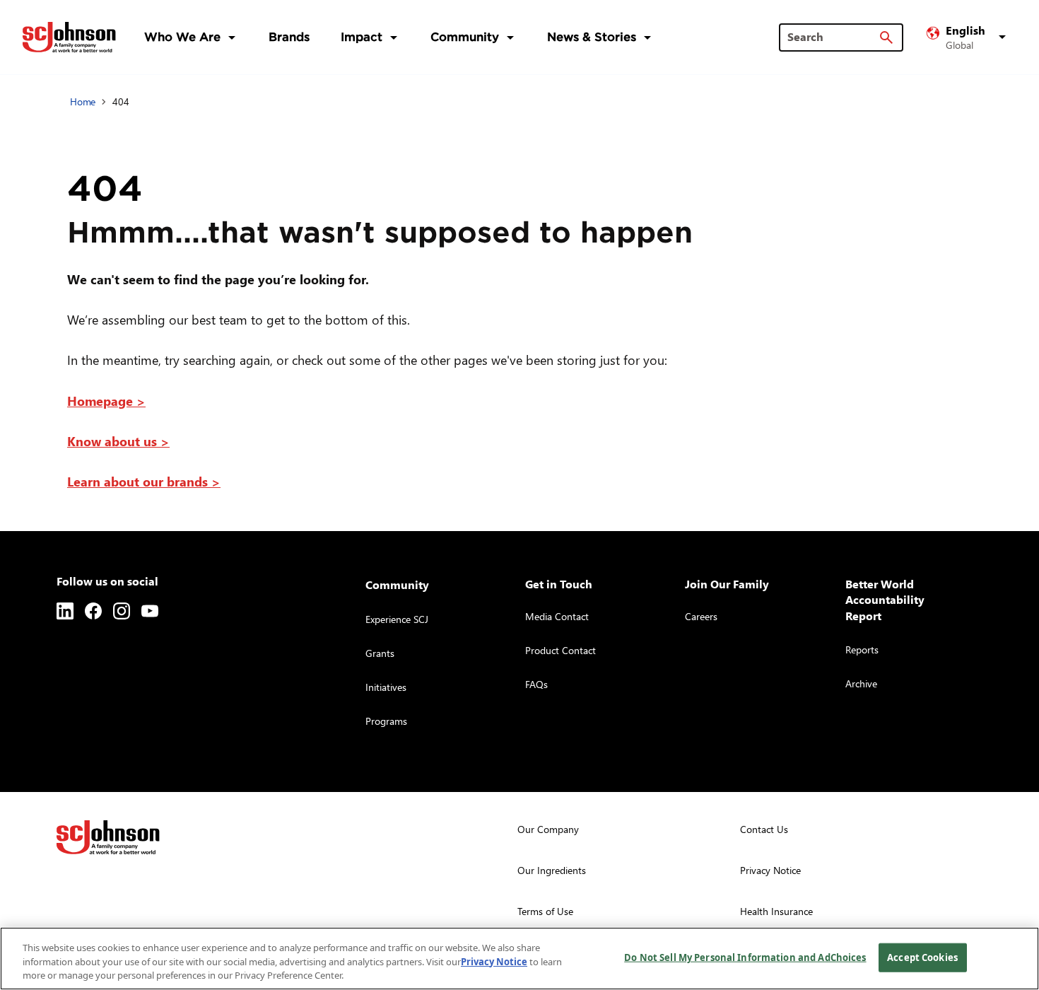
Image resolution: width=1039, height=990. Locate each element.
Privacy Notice (494, 961)
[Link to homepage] (69, 37)
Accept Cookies (922, 956)
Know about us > (118, 441)
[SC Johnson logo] (108, 837)
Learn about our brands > (144, 481)
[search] (886, 37)
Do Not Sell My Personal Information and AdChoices (745, 956)
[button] (968, 37)
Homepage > (106, 400)
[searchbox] (832, 37)
